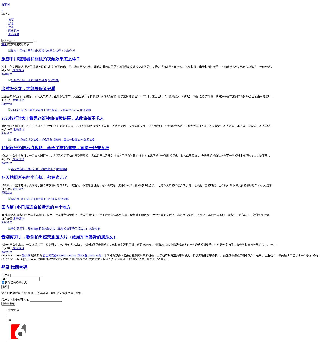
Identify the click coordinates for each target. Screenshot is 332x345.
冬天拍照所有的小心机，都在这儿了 (34, 177)
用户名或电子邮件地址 (15, 299)
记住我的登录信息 (16, 282)
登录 (5, 267)
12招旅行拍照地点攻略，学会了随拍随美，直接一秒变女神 (55, 147)
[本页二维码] (18, 340)
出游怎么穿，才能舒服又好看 (28, 88)
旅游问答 (69, 50)
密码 (4, 278)
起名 (11, 23)
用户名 (5, 275)
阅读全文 (6, 73)
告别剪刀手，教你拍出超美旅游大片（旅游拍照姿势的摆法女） (59, 237)
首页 (11, 19)
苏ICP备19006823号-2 (90, 255)
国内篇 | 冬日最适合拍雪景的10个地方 (36, 207)
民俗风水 (13, 30)
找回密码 (19, 267)
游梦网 (5, 4)
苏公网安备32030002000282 (59, 255)
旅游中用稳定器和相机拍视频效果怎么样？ (40, 59)
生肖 (11, 27)
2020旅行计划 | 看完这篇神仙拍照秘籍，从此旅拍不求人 (52, 118)
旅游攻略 (53, 80)
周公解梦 (13, 34)
